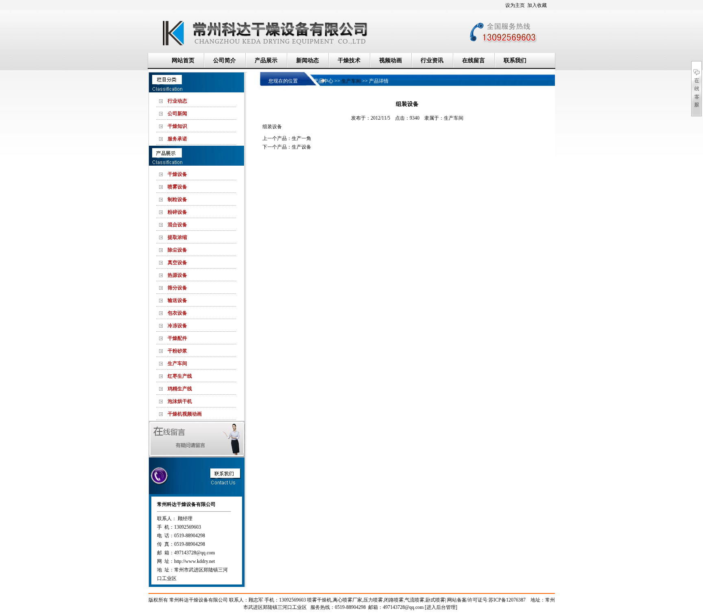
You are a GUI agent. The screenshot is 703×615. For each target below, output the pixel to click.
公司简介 (224, 60)
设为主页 (515, 5)
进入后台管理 (441, 607)
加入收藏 (537, 5)
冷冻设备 (177, 325)
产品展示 (266, 60)
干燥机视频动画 (185, 414)
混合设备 (177, 225)
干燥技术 (349, 60)
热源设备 (177, 275)
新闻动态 (307, 60)
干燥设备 (177, 174)
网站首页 (183, 60)
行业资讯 (432, 60)
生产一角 (301, 138)
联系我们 (515, 60)
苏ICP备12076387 (507, 600)
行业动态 (177, 101)
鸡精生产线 (180, 389)
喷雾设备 (177, 187)
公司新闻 (177, 113)
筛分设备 (177, 288)
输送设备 (177, 300)
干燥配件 (177, 338)
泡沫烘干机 (180, 401)
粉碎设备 (177, 212)
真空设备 (177, 262)
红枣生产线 (180, 376)
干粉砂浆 (177, 351)
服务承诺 (177, 139)
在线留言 (473, 60)
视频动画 (390, 60)
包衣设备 (177, 313)
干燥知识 (177, 126)
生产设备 (301, 147)
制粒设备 (177, 199)
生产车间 (177, 363)
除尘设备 (177, 250)
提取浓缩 (177, 237)
